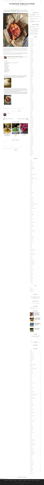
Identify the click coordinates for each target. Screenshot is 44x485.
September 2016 (32, 92)
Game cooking (31, 198)
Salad (31, 246)
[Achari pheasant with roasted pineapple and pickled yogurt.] (32, 325)
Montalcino (31, 226)
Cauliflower (31, 175)
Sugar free (31, 260)
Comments (31, 290)
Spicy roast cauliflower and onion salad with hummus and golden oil (37, 319)
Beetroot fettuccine (24, 134)
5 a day (35, 350)
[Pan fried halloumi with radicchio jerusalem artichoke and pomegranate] (32, 314)
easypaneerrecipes (14, 108)
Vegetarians (31, 280)
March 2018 (31, 68)
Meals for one (31, 219)
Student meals (35, 449)
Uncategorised (31, 274)
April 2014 (31, 133)
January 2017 (31, 86)
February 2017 (31, 85)
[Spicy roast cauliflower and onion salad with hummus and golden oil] (7, 128)
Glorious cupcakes (35, 391)
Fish (30, 195)
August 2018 (31, 62)
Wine (30, 281)
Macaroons (35, 408)
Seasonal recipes (35, 439)
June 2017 (31, 79)
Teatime (31, 270)
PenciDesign (28, 482)
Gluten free (31, 202)
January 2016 (31, 103)
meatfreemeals (18, 108)
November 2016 (32, 89)
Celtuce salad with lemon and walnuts (15, 135)
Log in (30, 287)
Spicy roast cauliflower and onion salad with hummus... (7, 135)
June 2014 (31, 130)
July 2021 (31, 41)
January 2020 (31, 51)
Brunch (31, 171)
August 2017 (31, 76)
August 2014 (31, 127)
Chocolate (35, 367)
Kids (30, 209)
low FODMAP (31, 215)
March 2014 (31, 134)
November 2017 (32, 72)
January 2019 (31, 61)
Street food (31, 257)
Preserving (31, 239)
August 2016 (31, 93)
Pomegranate (31, 236)
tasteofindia (22, 108)
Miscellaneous (35, 415)
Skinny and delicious (32, 250)
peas (30, 233)
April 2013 (31, 150)
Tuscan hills (35, 463)
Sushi (35, 456)
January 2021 (31, 44)
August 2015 (31, 110)
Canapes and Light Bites (32, 174)
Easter (31, 191)
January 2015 (31, 120)
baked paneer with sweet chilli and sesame (7, 108)
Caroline (8, 113)
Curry (31, 185)
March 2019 (31, 58)
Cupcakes (31, 184)
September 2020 (32, 45)
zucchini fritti (35, 473)
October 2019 (31, 52)
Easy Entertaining (32, 192)
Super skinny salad (32, 263)
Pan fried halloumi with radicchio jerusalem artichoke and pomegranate (37, 313)
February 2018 (31, 69)
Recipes (31, 243)
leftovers (31, 212)
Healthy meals (31, 205)
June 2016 (31, 96)
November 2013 (32, 140)
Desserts (31, 188)
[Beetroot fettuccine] (24, 128)
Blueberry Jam (31, 167)
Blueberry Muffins (32, 168)
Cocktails (31, 181)
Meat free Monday (32, 222)
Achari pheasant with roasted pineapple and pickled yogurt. (37, 324)
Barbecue (31, 161)
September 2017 (32, 75)
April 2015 (31, 116)
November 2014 (32, 123)
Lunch (31, 216)
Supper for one (31, 264)
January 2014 (31, 137)
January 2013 (31, 151)
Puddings (31, 240)
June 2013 (31, 147)
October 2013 (31, 141)
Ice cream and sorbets (32, 208)
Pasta (31, 232)
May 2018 (31, 65)
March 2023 (31, 38)
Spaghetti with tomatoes (33, 253)
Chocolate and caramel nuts (33, 178)
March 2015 (31, 117)
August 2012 (31, 154)
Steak (31, 256)
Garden (31, 199)
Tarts (30, 267)
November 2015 (32, 106)
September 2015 (32, 109)
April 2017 (31, 82)
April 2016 (31, 99)
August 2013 (31, 144)
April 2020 (31, 48)
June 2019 (31, 55)
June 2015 (31, 113)
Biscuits (31, 164)
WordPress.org (31, 291)
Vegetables (31, 277)
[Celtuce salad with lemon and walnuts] (16, 128)
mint (30, 223)
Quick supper (35, 432)
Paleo (31, 229)
